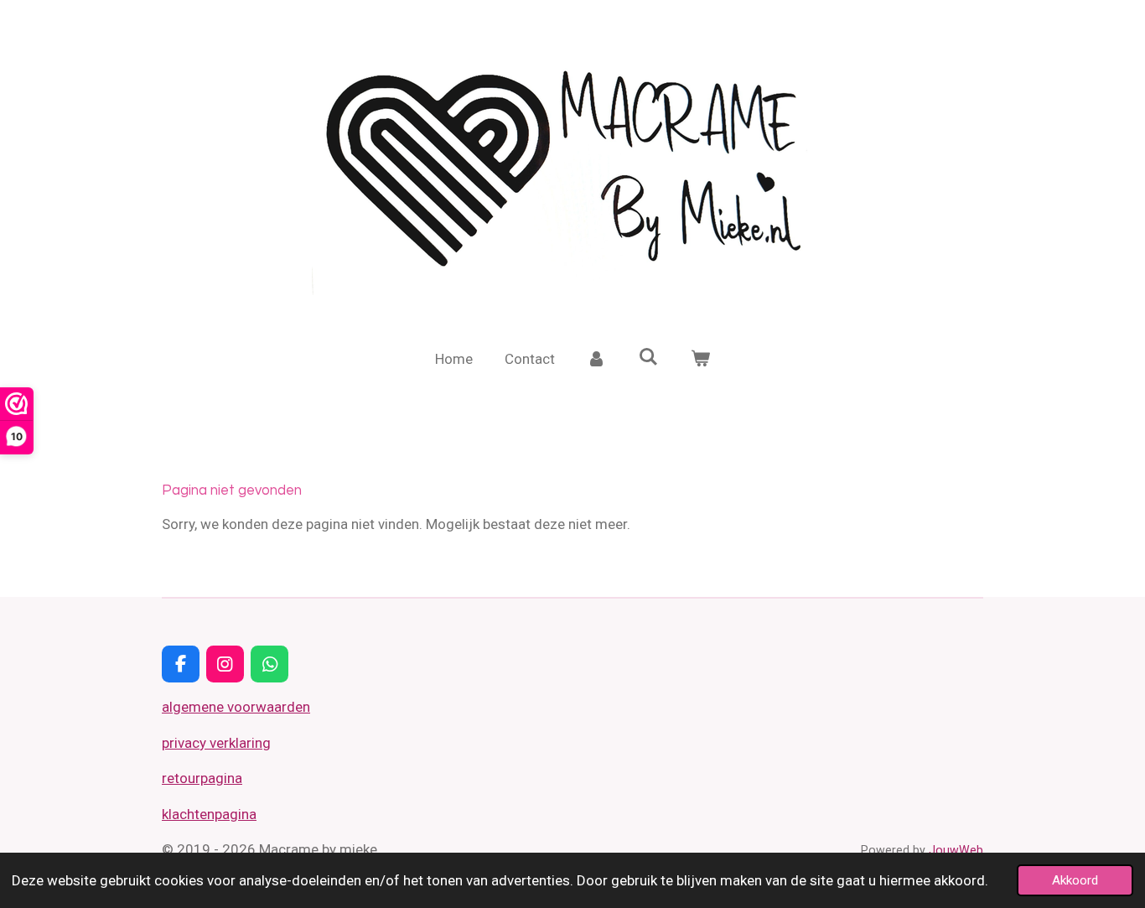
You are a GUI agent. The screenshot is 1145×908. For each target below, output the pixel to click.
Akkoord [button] (1075, 880)
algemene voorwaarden (236, 706)
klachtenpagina (209, 814)
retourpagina (202, 778)
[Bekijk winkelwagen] (700, 360)
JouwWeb (956, 850)
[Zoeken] (649, 357)
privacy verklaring (216, 742)
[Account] (597, 360)
